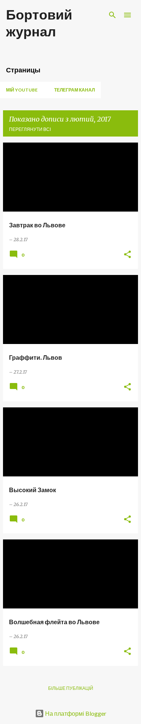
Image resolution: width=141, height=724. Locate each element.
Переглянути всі (30, 129)
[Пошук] (112, 15)
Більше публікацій (70, 688)
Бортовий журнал (39, 22)
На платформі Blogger (75, 713)
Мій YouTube (22, 90)
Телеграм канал (74, 90)
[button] (127, 255)
